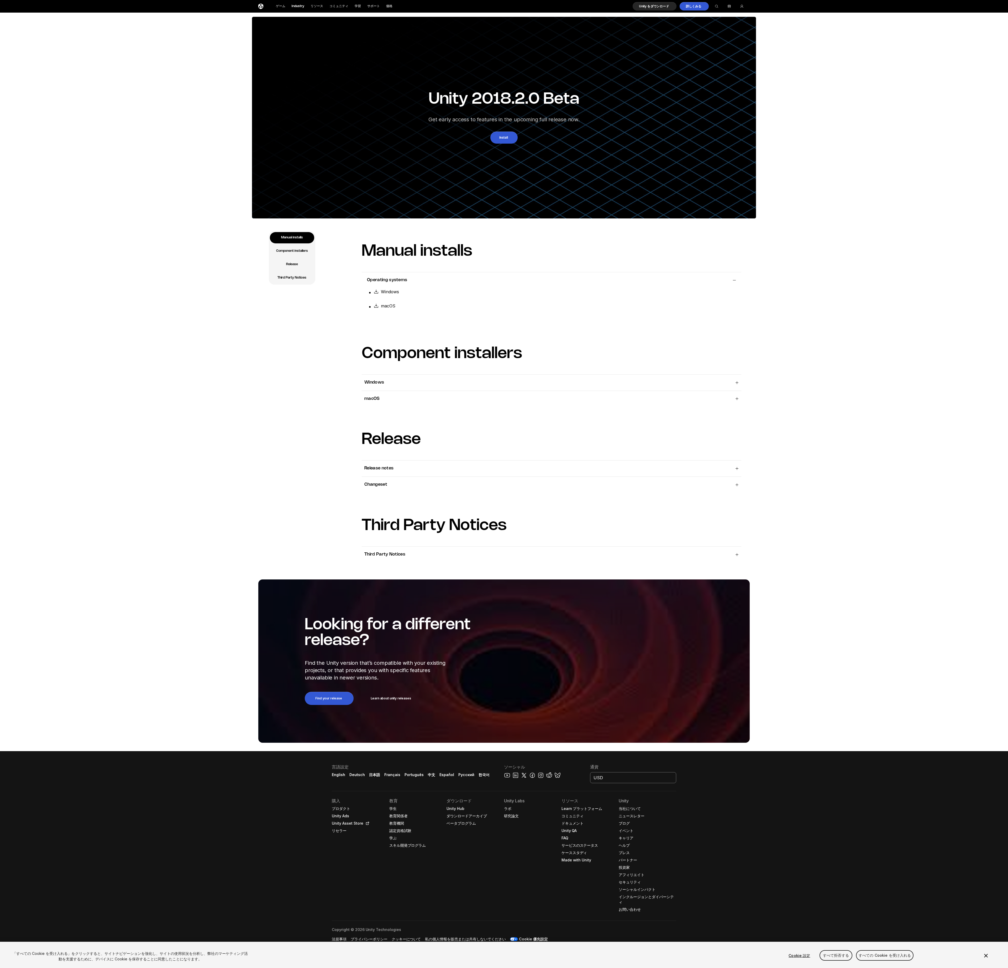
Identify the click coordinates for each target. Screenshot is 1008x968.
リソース (317, 6)
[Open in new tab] (366, 823)
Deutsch (357, 774)
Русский (466, 774)
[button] (654, 6)
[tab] (292, 237)
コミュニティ (338, 6)
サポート (373, 6)
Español (446, 774)
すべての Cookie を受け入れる (885, 955)
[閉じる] (986, 955)
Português (414, 774)
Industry (298, 6)
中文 (431, 774)
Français (392, 774)
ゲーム (280, 6)
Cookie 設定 (799, 955)
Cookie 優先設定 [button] (533, 939)
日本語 (374, 774)
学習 (358, 6)
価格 (389, 6)
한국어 (484, 774)
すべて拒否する (836, 955)
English (338, 774)
